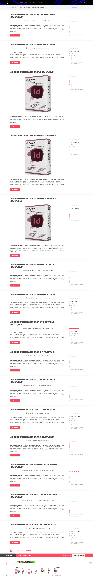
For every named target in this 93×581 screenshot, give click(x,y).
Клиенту (32, 2)
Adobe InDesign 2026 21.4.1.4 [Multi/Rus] (32, 72)
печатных (73, 36)
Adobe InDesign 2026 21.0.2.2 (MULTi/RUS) (32, 410)
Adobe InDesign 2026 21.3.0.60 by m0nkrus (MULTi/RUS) (33, 200)
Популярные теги (74, 7)
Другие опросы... (67, 555)
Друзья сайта (23, 2)
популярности (27, 7)
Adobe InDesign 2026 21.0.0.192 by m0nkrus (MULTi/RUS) (33, 466)
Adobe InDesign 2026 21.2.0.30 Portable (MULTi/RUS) (32, 323)
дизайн (81, 34)
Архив (40, 2)
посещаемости (35, 7)
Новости (14, 2)
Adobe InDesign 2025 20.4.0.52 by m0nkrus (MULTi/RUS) (33, 496)
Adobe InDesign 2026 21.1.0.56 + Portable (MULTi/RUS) (32, 381)
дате (21, 7)
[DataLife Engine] (7, 2)
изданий (78, 36)
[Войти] (85, 2)
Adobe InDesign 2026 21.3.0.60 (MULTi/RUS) (33, 295)
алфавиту (42, 7)
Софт (72, 53)
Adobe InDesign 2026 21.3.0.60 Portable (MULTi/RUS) (32, 266)
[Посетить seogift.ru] (10, 575)
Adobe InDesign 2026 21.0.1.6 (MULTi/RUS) (32, 437)
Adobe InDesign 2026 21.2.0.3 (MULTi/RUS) (32, 352)
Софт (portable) (75, 333)
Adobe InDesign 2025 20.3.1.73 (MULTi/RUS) (33, 525)
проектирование (75, 34)
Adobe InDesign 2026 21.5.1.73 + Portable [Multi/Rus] (32, 16)
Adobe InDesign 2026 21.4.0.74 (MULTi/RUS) (33, 135)
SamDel (73, 55)
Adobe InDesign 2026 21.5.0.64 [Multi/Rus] (33, 44)
